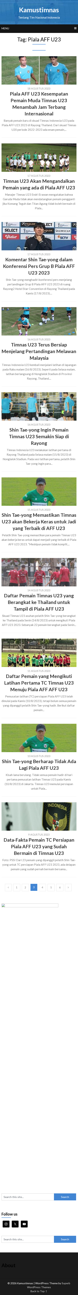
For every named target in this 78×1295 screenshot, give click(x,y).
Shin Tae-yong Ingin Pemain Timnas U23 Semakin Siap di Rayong (39, 436)
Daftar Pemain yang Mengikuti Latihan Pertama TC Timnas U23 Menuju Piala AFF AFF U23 (39, 682)
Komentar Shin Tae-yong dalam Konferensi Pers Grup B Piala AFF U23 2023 (39, 266)
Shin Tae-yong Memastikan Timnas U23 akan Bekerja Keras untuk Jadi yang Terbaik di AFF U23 (39, 521)
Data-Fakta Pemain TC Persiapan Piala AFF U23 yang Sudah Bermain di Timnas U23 (39, 846)
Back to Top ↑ (38, 1291)
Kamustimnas (39, 10)
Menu (5, 28)
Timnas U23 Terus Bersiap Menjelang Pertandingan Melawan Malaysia (39, 351)
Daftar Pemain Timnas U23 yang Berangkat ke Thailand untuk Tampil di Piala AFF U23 (39, 602)
